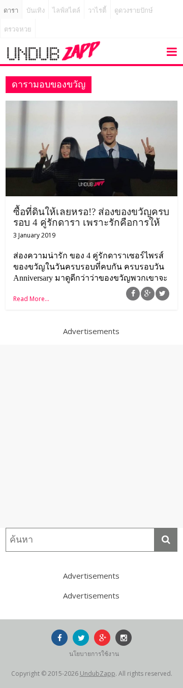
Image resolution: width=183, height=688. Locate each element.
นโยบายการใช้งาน (94, 653)
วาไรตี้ (97, 10)
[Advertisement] (91, 436)
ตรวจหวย (18, 29)
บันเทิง (35, 10)
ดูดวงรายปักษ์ (133, 10)
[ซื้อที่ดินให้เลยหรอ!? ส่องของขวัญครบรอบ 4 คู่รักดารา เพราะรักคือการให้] (91, 106)
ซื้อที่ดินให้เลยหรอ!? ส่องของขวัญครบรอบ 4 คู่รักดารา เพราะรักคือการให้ (91, 217)
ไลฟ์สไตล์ (66, 10)
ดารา (11, 10)
